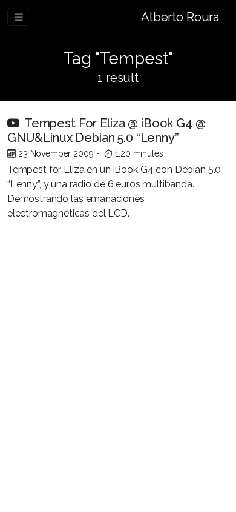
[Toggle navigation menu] (18, 17)
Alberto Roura (180, 17)
